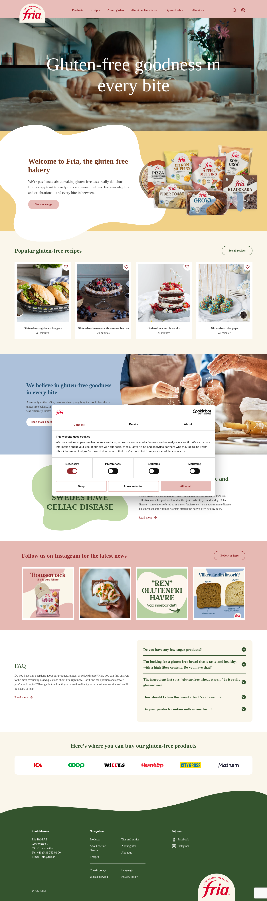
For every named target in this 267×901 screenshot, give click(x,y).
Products (77, 10)
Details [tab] (133, 424)
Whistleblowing (99, 876)
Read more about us (43, 421)
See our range (43, 204)
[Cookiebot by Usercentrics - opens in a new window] (195, 412)
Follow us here (229, 555)
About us (198, 10)
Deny (81, 486)
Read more (145, 517)
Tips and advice (175, 10)
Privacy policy (129, 876)
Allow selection (133, 486)
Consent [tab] (79, 424)
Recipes (95, 10)
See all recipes (237, 250)
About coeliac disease (144, 10)
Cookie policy (98, 870)
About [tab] (188, 424)
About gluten (115, 10)
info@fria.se (48, 856)
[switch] (113, 471)
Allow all (185, 486)
